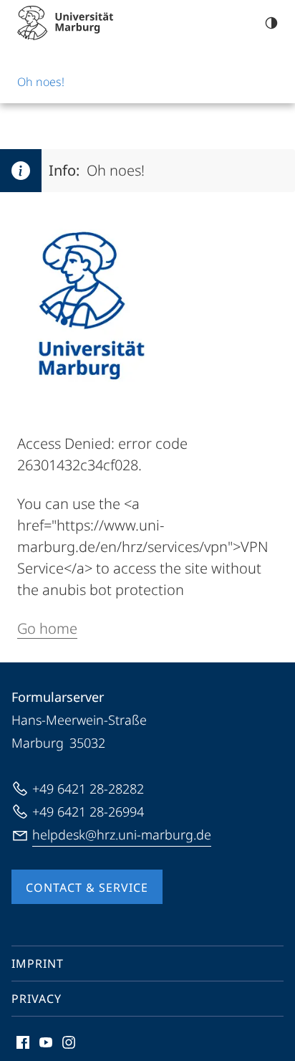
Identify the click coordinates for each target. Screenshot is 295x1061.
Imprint (37, 963)
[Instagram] (68, 1042)
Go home (47, 628)
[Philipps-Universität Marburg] (65, 23)
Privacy (36, 999)
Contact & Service (87, 887)
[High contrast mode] (271, 23)
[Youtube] (45, 1042)
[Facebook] (22, 1042)
